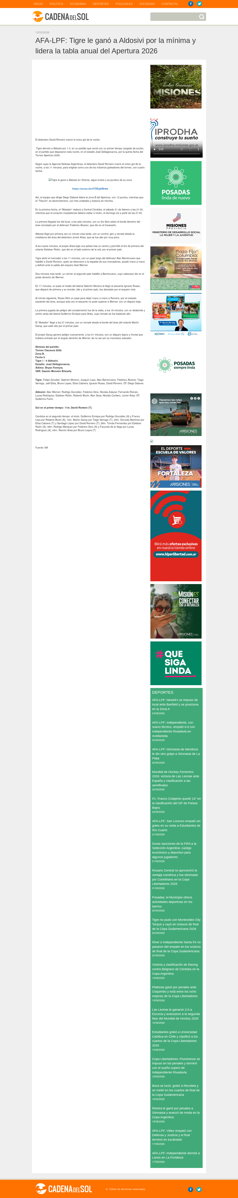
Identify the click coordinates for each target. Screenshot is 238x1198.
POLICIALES (124, 4)
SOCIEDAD (147, 4)
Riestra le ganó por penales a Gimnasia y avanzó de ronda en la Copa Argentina (176, 1113)
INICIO (38, 4)
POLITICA (56, 4)
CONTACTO (170, 4)
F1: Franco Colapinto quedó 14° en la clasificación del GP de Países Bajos (176, 803)
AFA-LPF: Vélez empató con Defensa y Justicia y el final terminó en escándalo (172, 1135)
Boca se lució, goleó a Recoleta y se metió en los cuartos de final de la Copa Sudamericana (176, 1090)
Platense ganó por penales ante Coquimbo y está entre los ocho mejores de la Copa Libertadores (175, 991)
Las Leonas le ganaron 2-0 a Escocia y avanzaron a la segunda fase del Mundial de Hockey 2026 (176, 1014)
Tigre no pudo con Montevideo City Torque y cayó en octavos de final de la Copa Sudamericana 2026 (176, 924)
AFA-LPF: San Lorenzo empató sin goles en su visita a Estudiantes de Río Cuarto (176, 825)
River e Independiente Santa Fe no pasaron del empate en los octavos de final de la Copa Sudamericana (176, 946)
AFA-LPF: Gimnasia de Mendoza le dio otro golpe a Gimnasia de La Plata (176, 754)
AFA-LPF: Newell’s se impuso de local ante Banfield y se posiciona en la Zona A (175, 704)
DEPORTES (101, 4)
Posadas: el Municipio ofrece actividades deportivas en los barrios (172, 902)
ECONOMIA (78, 4)
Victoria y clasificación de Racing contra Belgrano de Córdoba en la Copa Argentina (175, 969)
